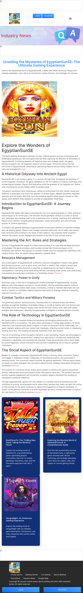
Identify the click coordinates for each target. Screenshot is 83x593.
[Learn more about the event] (41, 10)
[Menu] (70, 18)
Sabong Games (31, 575)
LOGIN (37, 16)
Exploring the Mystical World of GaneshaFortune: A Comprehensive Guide (61, 442)
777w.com (58, 273)
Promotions (15, 578)
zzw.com (37, 392)
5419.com (15, 366)
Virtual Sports (16, 575)
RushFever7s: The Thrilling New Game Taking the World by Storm (21, 442)
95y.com (21, 169)
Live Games (46, 575)
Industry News (16, 35)
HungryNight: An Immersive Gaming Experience (19, 519)
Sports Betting (60, 575)
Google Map (43, 578)
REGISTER (48, 16)
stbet (19, 293)
